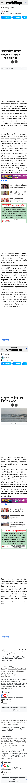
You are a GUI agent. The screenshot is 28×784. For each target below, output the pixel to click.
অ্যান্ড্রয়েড (5, 704)
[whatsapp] (8, 695)
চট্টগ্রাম (12, 8)
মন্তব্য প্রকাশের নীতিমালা (7, 659)
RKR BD (18, 711)
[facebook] (2, 695)
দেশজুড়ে (6, 8)
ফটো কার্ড (18, 17)
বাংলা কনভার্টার (18, 659)
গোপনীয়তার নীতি (15, 657)
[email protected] (10, 675)
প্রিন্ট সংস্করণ (7, 17)
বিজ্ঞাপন (4, 660)
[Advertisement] (14, 35)
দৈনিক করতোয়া (5, 657)
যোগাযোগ (9, 660)
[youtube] (4, 695)
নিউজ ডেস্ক (6, 11)
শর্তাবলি (23, 657)
